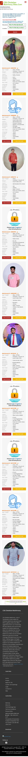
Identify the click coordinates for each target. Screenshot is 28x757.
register (18, 227)
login (13, 227)
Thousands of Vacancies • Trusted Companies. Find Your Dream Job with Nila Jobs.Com (12, 721)
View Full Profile (19, 94)
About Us (7, 705)
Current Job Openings (11, 684)
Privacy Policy (9, 711)
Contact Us (8, 689)
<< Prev (7, 601)
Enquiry (7, 680)
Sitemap (7, 703)
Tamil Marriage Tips (10, 707)
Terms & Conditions (10, 709)
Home (7, 678)
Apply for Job (8, 682)
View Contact (6, 94)
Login (6, 686)
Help (6, 691)
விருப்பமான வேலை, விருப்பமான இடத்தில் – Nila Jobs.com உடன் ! (12, 715)
